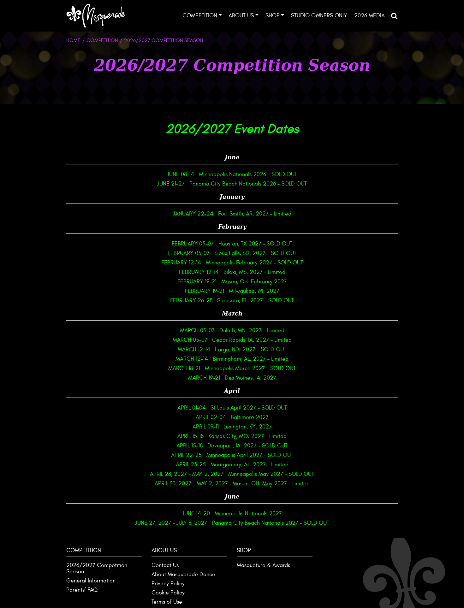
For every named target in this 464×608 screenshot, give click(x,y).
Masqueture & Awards (263, 565)
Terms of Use (167, 602)
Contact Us (165, 565)
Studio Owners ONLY (319, 15)
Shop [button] (272, 15)
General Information (91, 580)
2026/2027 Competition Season (96, 568)
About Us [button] (241, 15)
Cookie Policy (168, 592)
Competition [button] (199, 15)
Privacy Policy (168, 583)
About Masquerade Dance (183, 574)
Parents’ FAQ (82, 590)
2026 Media (369, 15)
